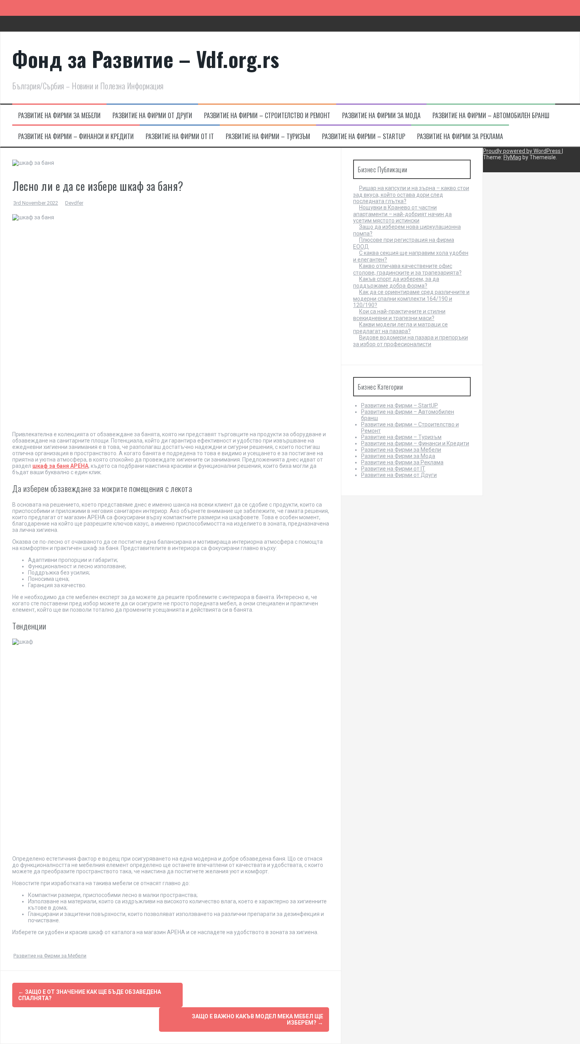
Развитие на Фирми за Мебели (59, 115)
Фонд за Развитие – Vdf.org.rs (145, 58)
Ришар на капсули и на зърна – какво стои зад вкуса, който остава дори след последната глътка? (411, 194)
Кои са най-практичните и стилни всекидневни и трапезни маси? (399, 314)
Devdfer (74, 203)
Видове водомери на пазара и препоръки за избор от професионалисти (410, 340)
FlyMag (512, 157)
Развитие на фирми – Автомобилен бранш (490, 115)
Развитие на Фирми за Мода (381, 115)
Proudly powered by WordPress (522, 151)
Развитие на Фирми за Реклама (460, 136)
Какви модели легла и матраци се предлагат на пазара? (400, 327)
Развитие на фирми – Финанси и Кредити (76, 136)
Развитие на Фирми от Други (152, 115)
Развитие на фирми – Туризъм (268, 136)
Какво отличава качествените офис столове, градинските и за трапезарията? (407, 269)
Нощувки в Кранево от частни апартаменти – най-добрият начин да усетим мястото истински (402, 214)
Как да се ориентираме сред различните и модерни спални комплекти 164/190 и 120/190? (411, 298)
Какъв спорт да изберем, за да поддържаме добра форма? (396, 282)
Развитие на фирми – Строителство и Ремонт (267, 115)
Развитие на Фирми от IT (180, 136)
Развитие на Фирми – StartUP (363, 136)
